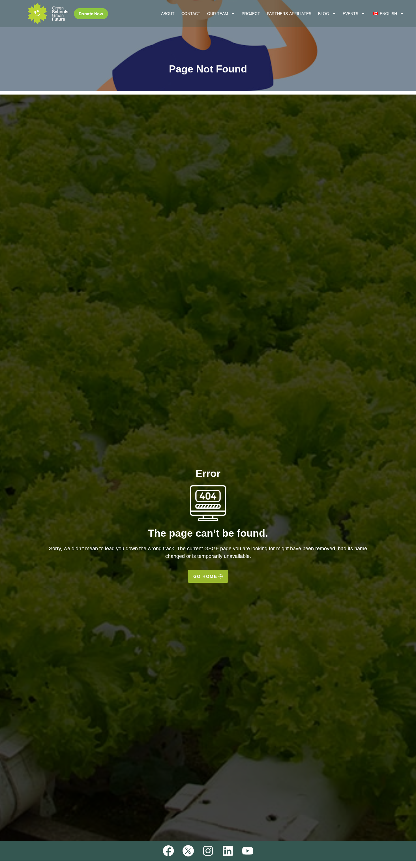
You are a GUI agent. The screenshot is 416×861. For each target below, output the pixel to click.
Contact (190, 13)
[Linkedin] (227, 850)
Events (350, 13)
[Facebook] (168, 850)
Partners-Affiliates (289, 13)
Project (251, 13)
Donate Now (91, 13)
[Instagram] (208, 850)
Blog (323, 13)
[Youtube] (247, 850)
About (168, 13)
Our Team (217, 13)
